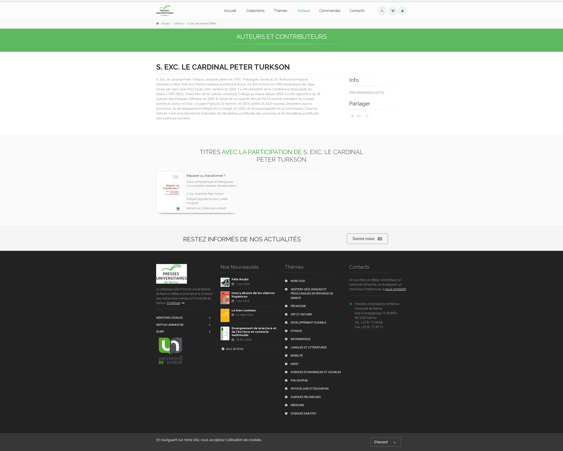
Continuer (173, 303)
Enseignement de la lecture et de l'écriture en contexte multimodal (254, 332)
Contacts (357, 11)
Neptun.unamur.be (170, 324)
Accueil (230, 11)
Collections (255, 11)
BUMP (160, 331)
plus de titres (234, 349)
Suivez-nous (364, 238)
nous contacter (395, 289)
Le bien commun (244, 310)
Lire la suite (218, 208)
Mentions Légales (169, 317)
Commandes (329, 11)
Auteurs (304, 11)
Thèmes (280, 11)
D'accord (381, 442)
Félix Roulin (240, 279)
